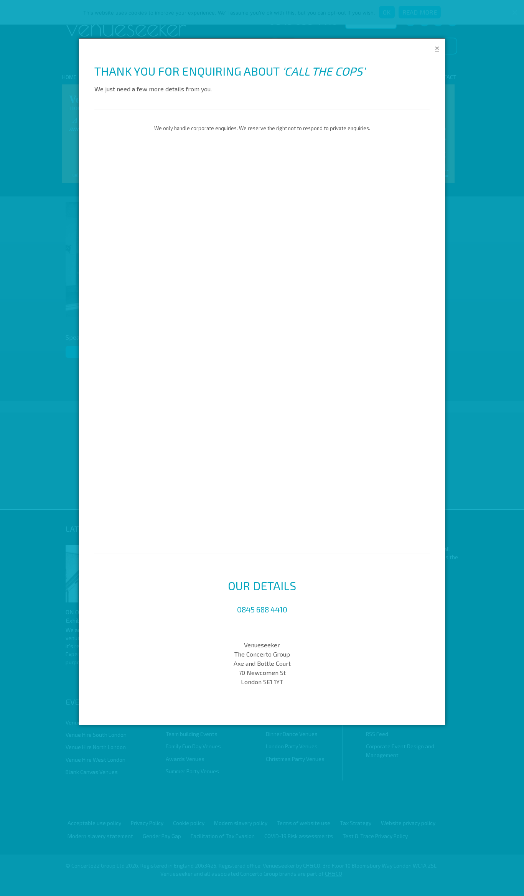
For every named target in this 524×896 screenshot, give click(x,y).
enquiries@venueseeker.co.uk (262, 628)
